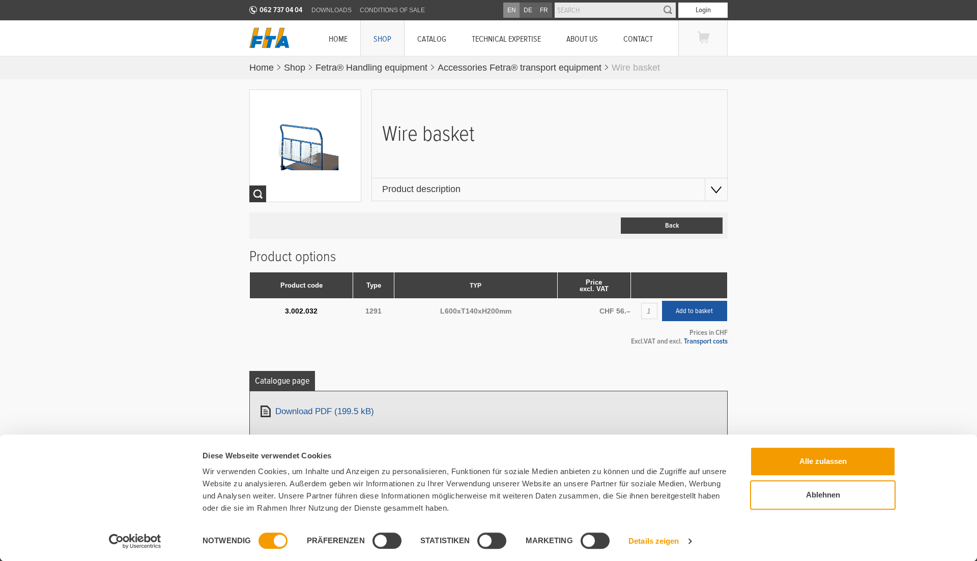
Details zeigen (653, 541)
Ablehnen (823, 494)
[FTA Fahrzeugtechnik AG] (269, 37)
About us (582, 39)
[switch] (386, 541)
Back (672, 226)
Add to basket (694, 311)
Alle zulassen (823, 461)
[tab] (282, 381)
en (511, 10)
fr (544, 10)
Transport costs (706, 341)
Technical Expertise (506, 39)
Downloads (331, 10)
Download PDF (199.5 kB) (324, 411)
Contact (638, 39)
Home (338, 39)
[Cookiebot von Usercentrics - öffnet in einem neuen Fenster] (135, 541)
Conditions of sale (392, 10)
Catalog (431, 39)
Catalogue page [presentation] (282, 381)
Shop (382, 39)
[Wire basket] (306, 146)
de (528, 10)
